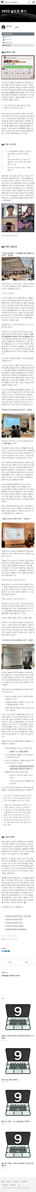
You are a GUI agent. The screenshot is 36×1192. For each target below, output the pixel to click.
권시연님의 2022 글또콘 (14, 926)
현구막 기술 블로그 (11, 2)
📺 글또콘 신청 (7, 37)
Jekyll (17, 1188)
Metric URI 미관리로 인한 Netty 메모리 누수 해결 (18, 1037)
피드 (19, 1185)
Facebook (24, 1181)
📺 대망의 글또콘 (7, 42)
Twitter (16, 1181)
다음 (26, 962)
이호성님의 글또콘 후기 (14, 919)
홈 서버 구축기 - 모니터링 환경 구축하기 (16, 1121)
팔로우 (17, 27)
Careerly (13, 1185)
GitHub (9, 1181)
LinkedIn (5, 1185)
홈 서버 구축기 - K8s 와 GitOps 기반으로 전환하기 (17, 1164)
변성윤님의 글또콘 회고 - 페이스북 (18, 916)
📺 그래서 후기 (7, 45)
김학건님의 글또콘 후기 (14, 923)
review (9, 936)
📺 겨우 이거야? (7, 39)
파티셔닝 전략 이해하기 (10, 1080)
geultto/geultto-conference (16, 929)
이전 (9, 962)
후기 (15, 936)
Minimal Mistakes (25, 1188)
